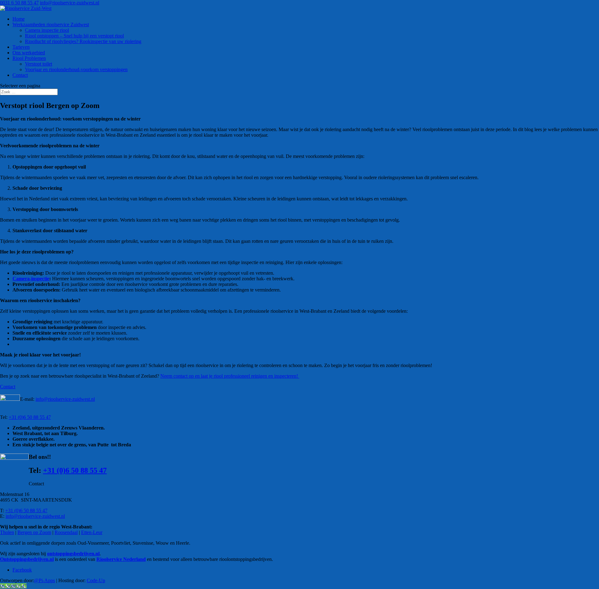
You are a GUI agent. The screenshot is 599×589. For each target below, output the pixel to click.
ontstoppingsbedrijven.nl (73, 553)
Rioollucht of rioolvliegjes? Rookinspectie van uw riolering (83, 41)
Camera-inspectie (30, 278)
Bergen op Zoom (34, 532)
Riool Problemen (29, 58)
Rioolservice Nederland (121, 559)
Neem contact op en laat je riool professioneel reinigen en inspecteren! (229, 376)
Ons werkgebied (28, 52)
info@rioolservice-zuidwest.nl (65, 399)
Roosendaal (66, 532)
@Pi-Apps (44, 580)
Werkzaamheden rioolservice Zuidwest (50, 24)
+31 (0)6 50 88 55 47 (30, 417)
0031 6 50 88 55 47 (19, 2)
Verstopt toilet (38, 63)
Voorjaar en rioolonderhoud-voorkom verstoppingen (76, 69)
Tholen (7, 532)
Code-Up (96, 580)
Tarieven (21, 47)
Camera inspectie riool (47, 30)
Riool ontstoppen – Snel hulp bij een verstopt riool (74, 35)
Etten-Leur (91, 532)
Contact (20, 75)
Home (18, 19)
